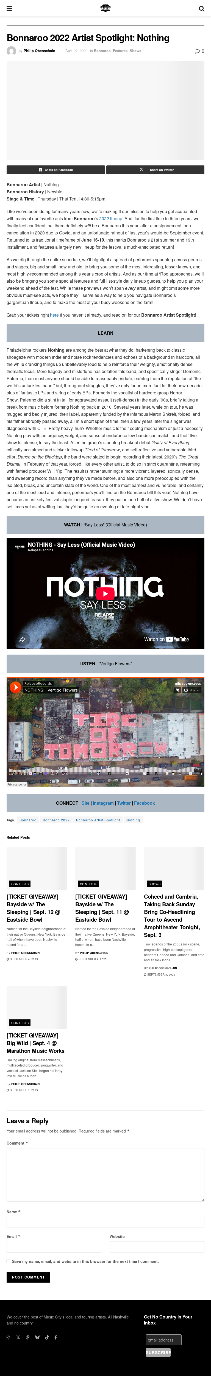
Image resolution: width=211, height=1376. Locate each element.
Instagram (103, 803)
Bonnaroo (102, 50)
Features (120, 50)
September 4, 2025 (23, 959)
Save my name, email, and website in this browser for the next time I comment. (85, 1261)
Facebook (144, 803)
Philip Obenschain (39, 50)
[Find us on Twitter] (18, 1337)
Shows (135, 50)
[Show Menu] (9, 8)
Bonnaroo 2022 (56, 820)
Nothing (133, 820)
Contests (20, 884)
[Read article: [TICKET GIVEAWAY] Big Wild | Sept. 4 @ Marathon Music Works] (37, 1007)
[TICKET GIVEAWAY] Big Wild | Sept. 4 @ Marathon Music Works (36, 1042)
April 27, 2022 (76, 50)
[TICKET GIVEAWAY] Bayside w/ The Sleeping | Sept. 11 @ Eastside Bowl (102, 907)
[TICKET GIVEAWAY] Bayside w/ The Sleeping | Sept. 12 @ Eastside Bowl (33, 907)
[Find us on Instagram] (8, 1337)
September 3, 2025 (160, 974)
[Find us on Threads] (28, 1337)
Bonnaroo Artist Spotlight (98, 820)
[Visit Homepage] (105, 8)
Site (86, 803)
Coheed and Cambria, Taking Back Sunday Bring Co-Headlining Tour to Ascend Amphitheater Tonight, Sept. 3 (172, 915)
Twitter (124, 803)
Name (14, 1211)
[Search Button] (201, 8)
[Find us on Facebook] (55, 1337)
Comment (17, 1143)
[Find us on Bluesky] (37, 1337)
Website (117, 1236)
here (54, 315)
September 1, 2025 (23, 1090)
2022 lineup (110, 218)
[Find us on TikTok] (47, 1337)
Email (14, 1236)
